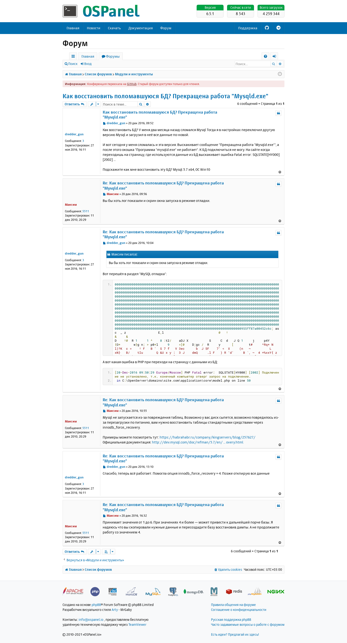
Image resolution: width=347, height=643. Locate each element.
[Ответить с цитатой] (278, 113)
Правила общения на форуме (233, 605)
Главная (73, 28)
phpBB (96, 605)
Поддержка (247, 28)
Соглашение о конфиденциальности (238, 610)
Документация (140, 28)
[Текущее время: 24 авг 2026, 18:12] (280, 74)
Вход (88, 64)
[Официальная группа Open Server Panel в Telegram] (278, 28)
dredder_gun (74, 134)
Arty (115, 610)
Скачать (114, 28)
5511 (85, 211)
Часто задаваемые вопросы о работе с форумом (247, 624)
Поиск (72, 64)
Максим (71, 204)
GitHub (131, 84)
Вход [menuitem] (276, 57)
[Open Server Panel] (101, 11)
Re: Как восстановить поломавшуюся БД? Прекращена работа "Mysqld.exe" (163, 185)
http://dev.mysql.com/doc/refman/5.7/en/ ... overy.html (197, 442)
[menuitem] (265, 56)
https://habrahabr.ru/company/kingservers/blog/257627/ (207, 437)
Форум (165, 28)
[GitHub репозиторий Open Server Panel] (267, 28)
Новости (93, 28)
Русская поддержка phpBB (231, 619)
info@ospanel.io (91, 619)
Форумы (113, 56)
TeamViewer (137, 624)
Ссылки (74, 57)
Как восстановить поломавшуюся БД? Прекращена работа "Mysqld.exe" (165, 96)
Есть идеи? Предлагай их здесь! (235, 634)
